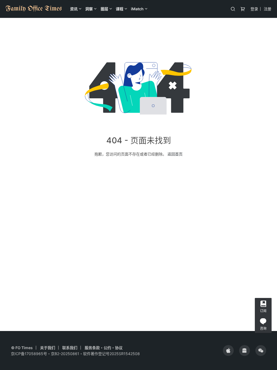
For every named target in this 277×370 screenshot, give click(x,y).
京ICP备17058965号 (29, 353)
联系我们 (69, 347)
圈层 (104, 9)
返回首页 (175, 154)
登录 (254, 9)
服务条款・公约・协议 (104, 347)
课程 (119, 9)
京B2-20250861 (65, 353)
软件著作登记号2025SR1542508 (111, 353)
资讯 (74, 9)
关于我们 (47, 347)
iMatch (137, 9)
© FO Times (22, 347)
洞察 (89, 9)
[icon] (228, 350)
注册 (267, 9)
